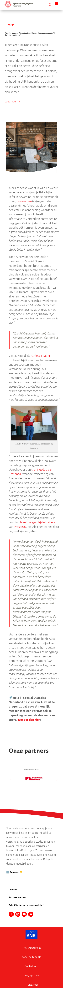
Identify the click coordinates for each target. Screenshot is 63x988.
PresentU (20, 526)
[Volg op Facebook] (11, 914)
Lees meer (11, 101)
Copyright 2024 (31, 975)
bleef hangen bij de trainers (37, 522)
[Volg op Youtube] (24, 914)
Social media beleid (31, 957)
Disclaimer (33, 984)
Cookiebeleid (31, 966)
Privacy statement (32, 947)
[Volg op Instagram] (17, 914)
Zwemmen (25, 201)
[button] (56, 778)
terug (11, 24)
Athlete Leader (40, 355)
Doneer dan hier (29, 719)
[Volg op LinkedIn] (30, 914)
